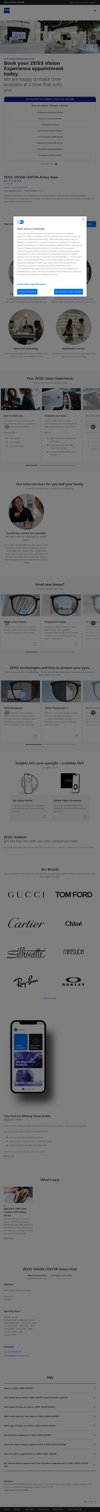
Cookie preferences (27, 291)
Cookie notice (23, 284)
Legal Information (38, 284)
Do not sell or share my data (68, 291)
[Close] (83, 219)
